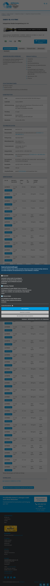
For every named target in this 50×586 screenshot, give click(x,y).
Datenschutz (46, 319)
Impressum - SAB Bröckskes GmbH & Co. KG (32, 319)
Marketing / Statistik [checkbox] (8, 286)
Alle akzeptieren (25, 308)
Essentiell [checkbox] (5, 275)
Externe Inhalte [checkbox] (7, 296)
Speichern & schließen (25, 312)
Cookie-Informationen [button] (6, 305)
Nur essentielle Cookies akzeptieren (25, 316)
